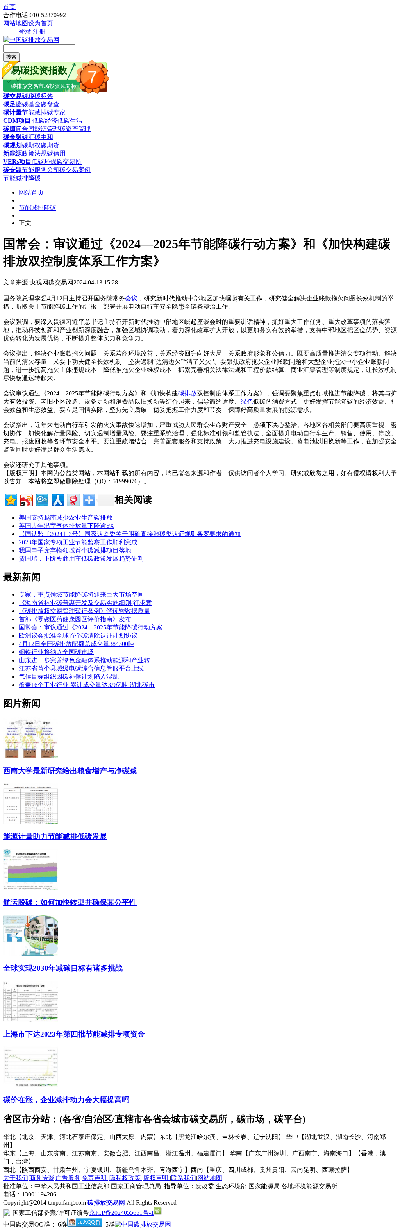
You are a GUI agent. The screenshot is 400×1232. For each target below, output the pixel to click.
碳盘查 (50, 104)
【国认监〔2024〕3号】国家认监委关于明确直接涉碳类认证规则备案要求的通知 (130, 534)
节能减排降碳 (22, 178)
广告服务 (67, 1178)
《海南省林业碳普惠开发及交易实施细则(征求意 (85, 602)
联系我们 (183, 1178)
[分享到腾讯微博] (41, 499)
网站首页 (31, 192)
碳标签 (43, 96)
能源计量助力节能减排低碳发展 (55, 836)
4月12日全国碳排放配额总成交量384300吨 (76, 643)
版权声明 (156, 1178)
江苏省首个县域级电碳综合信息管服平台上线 (81, 668)
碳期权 (31, 145)
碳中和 (43, 137)
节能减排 (34, 112)
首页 (9, 7)
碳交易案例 (75, 169)
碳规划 (12, 145)
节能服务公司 (40, 169)
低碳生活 (69, 120)
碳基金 (31, 104)
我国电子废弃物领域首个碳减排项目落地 (75, 550)
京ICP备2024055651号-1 (121, 1212)
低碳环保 (44, 161)
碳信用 (56, 153)
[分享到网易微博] (73, 499)
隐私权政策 (125, 1178)
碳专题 (12, 169)
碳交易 (12, 96)
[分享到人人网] (57, 499)
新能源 (12, 153)
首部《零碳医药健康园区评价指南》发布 (75, 619)
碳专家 (56, 112)
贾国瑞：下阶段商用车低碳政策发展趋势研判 (81, 558)
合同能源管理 (40, 128)
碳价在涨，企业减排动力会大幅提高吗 (66, 1100)
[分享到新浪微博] (26, 499)
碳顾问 (12, 128)
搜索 (11, 57)
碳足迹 (12, 104)
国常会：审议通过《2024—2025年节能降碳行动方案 (90, 627)
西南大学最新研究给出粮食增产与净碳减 (70, 771)
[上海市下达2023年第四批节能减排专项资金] (30, 1019)
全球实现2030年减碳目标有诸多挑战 (63, 968)
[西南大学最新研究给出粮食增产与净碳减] (30, 756)
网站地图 (15, 23)
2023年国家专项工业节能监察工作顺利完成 (78, 542)
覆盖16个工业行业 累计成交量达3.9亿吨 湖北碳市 (87, 684)
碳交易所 (69, 161)
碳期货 (50, 145)
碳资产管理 (75, 128)
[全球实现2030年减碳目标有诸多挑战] (30, 954)
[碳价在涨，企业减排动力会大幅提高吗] (30, 1085)
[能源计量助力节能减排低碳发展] (30, 822)
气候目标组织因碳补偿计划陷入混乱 (69, 676)
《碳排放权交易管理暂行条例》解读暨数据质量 (84, 611)
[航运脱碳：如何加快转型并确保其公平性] (30, 888)
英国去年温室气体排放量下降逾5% (66, 525)
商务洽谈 (41, 1178)
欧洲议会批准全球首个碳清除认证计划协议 (78, 635)
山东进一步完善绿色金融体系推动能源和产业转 (84, 660)
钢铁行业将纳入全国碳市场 (56, 652)
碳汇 (28, 137)
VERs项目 (17, 161)
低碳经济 (44, 120)
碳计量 (12, 112)
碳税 (28, 96)
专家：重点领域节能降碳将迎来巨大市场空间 (81, 594)
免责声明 (95, 1178)
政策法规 (34, 153)
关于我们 (15, 1178)
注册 (39, 31)
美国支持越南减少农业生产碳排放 (65, 517)
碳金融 (12, 137)
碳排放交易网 (106, 1202)
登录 (25, 31)
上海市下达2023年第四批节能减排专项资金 (74, 1034)
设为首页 (40, 23)
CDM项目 (17, 120)
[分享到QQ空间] (10, 499)
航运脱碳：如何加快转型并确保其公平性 (70, 902)
